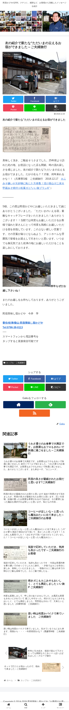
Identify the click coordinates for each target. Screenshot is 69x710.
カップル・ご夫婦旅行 (15, 363)
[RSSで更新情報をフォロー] (34, 413)
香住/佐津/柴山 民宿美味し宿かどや (23, 322)
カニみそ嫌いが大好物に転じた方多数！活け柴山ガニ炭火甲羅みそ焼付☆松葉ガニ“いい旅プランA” (34, 183)
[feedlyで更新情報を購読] (50, 404)
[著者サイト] (18, 404)
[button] (62, 432)
